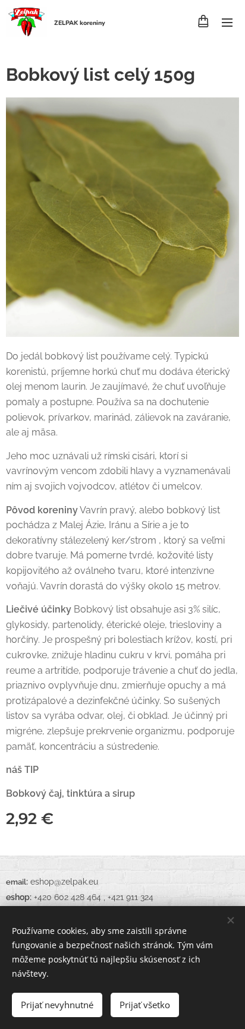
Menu (227, 22)
